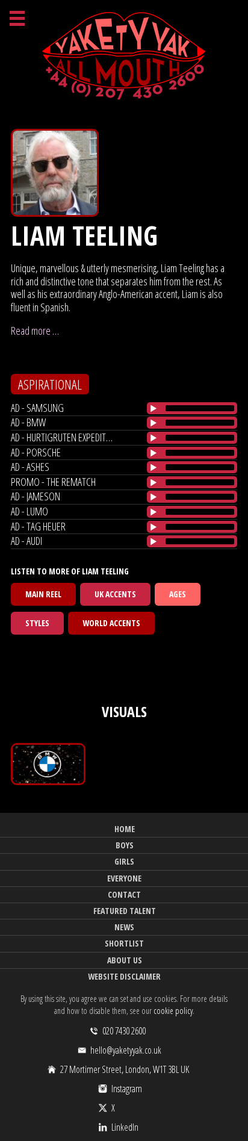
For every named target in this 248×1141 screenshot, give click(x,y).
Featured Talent (124, 910)
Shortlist (124, 943)
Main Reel (43, 594)
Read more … (35, 330)
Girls (124, 861)
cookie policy (173, 1010)
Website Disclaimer (124, 976)
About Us (124, 960)
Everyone (124, 878)
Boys (125, 845)
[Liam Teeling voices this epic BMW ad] (48, 764)
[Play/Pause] (153, 408)
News (124, 927)
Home (124, 829)
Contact (124, 894)
